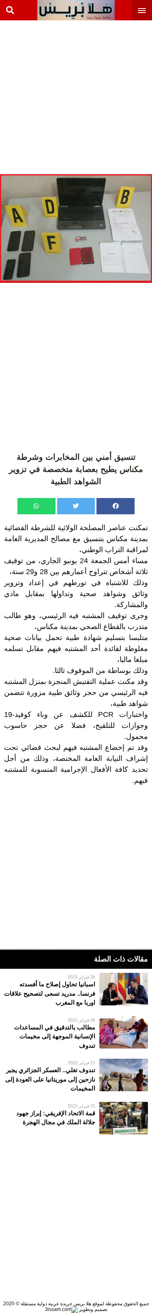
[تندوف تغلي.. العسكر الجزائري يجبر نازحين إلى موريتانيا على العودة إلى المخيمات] (76, 1076)
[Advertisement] (76, 96)
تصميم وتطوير (92, 1309)
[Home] (75, 10)
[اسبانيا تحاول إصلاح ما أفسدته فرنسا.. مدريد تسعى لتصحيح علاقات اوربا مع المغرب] (76, 990)
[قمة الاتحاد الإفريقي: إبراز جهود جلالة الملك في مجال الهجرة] (76, 1118)
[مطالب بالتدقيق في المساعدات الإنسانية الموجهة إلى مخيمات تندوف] (76, 1033)
